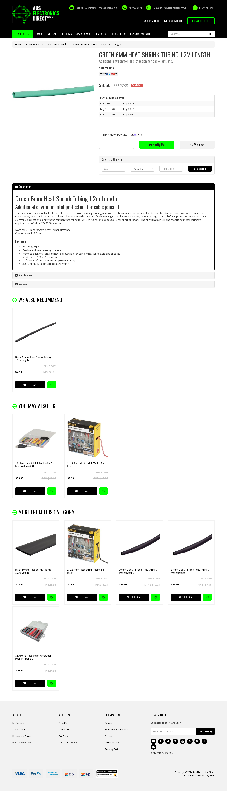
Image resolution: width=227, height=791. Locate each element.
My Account (18, 723)
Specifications (26, 275)
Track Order (18, 729)
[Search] (210, 34)
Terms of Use (112, 742)
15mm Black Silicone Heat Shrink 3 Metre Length (190, 571)
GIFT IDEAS (66, 34)
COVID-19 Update (68, 742)
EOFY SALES (100, 34)
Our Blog (63, 736)
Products (22, 34)
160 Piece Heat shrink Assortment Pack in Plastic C (33, 657)
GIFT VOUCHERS (118, 34)
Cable (48, 44)
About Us (63, 723)
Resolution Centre (22, 736)
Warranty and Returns (117, 729)
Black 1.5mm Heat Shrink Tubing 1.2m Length (33, 359)
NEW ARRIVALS (83, 34)
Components (33, 44)
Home (53, 34)
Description (24, 187)
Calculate (201, 168)
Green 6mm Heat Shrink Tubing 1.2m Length (95, 44)
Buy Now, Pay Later (140, 34)
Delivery (109, 723)
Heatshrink (60, 44)
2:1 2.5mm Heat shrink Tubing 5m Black (86, 571)
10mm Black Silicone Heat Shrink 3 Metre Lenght (138, 571)
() (201, 21)
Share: (103, 73)
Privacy (108, 736)
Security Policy (112, 749)
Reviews (22, 284)
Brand (38, 34)
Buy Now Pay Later (22, 742)
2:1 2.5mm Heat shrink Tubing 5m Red (86, 465)
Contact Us (64, 729)
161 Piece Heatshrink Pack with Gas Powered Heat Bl (35, 465)
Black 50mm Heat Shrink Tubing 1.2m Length (33, 571)
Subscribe (204, 731)
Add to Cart (30, 385)
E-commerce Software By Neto (199, 775)
